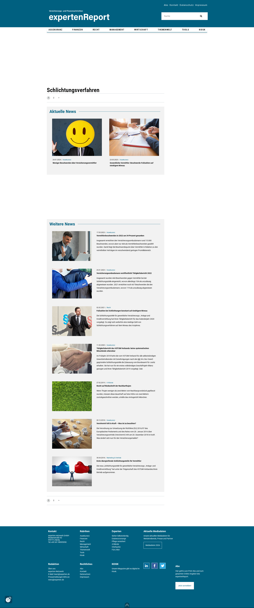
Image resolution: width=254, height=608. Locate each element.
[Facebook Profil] (155, 566)
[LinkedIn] (146, 566)
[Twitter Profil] (163, 566)
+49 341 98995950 (59, 542)
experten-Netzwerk (56, 571)
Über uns (51, 569)
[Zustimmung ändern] (8, 599)
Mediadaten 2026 (153, 545)
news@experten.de (56, 580)
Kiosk (114, 571)
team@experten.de (62, 574)
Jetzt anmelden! (184, 586)
